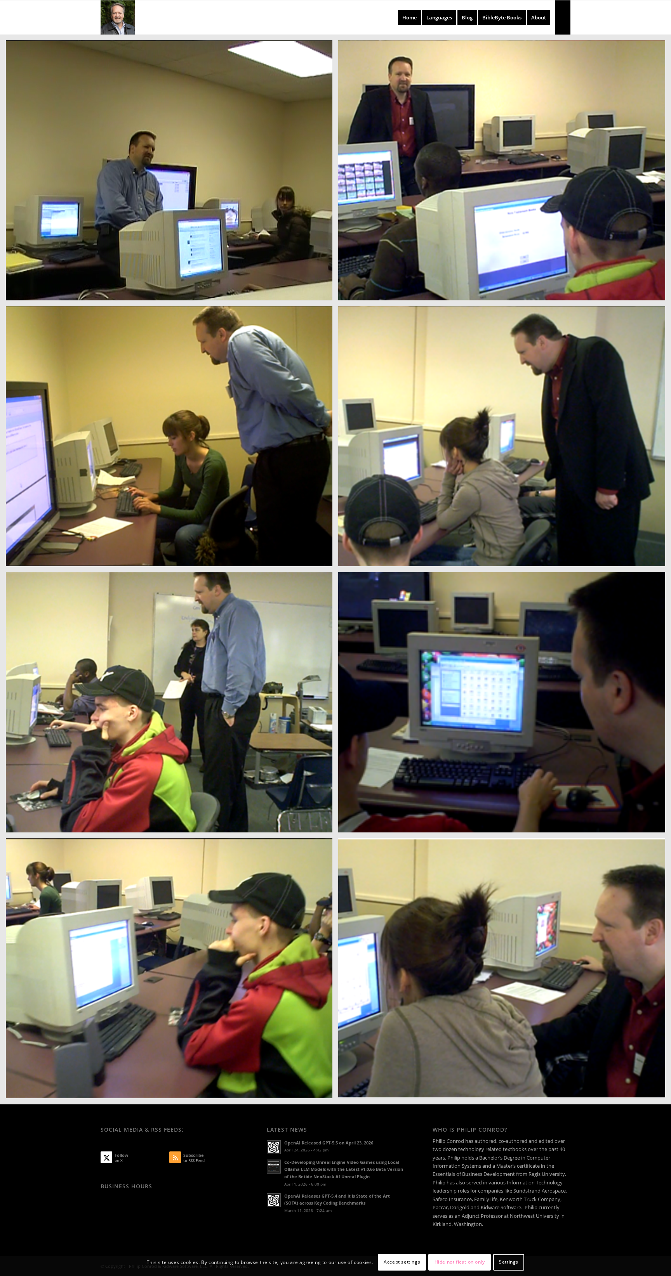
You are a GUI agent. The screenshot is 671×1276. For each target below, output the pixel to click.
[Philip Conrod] (118, 17)
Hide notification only (460, 1262)
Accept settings (402, 1262)
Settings (508, 1262)
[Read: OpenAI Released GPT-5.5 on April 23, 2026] (274, 1147)
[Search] (562, 17)
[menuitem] (409, 17)
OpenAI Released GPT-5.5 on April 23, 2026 (328, 1143)
